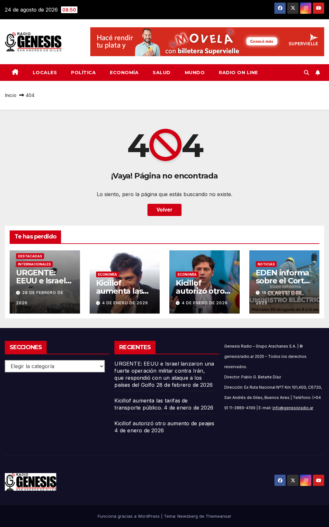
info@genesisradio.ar (292, 407)
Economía (124, 72)
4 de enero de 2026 (125, 302)
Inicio (10, 95)
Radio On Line (238, 72)
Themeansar (218, 516)
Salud (162, 72)
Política (83, 72)
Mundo (195, 72)
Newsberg (187, 516)
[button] (306, 72)
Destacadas (30, 256)
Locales (45, 72)
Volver (164, 210)
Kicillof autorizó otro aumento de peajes (164, 423)
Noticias (266, 264)
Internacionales (34, 264)
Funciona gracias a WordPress (129, 516)
